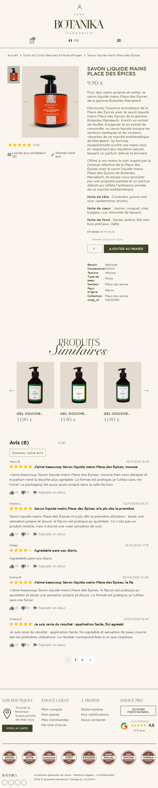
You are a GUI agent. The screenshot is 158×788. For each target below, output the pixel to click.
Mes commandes (55, 720)
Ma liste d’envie (54, 725)
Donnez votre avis (65, 154)
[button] (38, 7)
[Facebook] (4, 782)
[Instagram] (11, 782)
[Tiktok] (24, 782)
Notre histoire (92, 709)
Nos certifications (95, 714)
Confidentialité (105, 775)
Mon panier (51, 714)
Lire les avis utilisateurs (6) (29, 154)
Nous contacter (93, 720)
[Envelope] (17, 782)
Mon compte (52, 709)
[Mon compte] (79, 7)
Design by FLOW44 (83, 779)
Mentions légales (84, 775)
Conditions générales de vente (52, 775)
